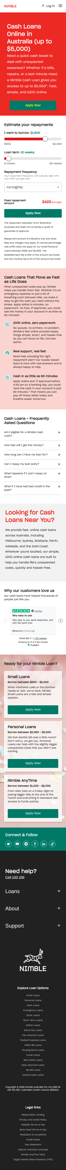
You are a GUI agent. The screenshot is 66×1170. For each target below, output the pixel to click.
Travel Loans (33, 1055)
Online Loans (33, 1025)
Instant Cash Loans (33, 1075)
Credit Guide (33, 1140)
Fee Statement (33, 1145)
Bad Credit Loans (33, 1060)
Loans (12, 891)
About (12, 909)
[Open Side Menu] (60, 5)
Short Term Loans (33, 1020)
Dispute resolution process (33, 1150)
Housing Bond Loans (33, 1050)
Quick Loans (33, 1015)
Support (14, 926)
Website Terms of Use (33, 1125)
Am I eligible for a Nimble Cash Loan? (23, 434)
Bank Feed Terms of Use (33, 1130)
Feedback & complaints (33, 1135)
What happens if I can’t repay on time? (25, 475)
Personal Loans (32, 1000)
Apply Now (33, 105)
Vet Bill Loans (33, 1070)
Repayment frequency (20, 172)
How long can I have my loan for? (26, 454)
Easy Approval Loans (33, 1065)
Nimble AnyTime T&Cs (33, 1155)
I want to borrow (22, 133)
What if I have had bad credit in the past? (27, 488)
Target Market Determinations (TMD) (33, 1160)
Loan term (19, 152)
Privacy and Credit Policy (33, 1120)
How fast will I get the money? (24, 445)
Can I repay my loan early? (21, 464)
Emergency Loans (33, 1010)
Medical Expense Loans (33, 1040)
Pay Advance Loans (33, 1035)
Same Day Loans (33, 1030)
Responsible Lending (33, 1115)
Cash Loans (33, 1005)
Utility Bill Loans (33, 1045)
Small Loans (33, 996)
